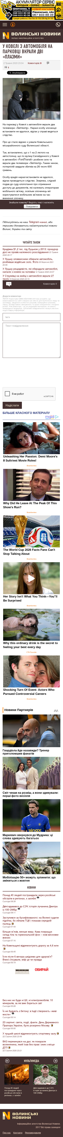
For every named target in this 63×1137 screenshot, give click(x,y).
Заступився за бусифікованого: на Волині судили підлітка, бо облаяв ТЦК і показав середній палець (31, 920)
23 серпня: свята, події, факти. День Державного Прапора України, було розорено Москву (31, 1023)
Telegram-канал (38, 222)
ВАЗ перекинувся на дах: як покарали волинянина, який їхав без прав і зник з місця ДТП (29, 1044)
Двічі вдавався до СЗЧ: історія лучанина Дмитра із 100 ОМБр (30, 907)
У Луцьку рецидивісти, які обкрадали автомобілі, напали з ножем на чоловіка (30, 270)
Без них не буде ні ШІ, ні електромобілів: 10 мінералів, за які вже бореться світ (28, 1001)
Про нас (7, 1132)
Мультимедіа (31, 1061)
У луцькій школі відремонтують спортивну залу (29, 1033)
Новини (31, 887)
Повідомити (32, 206)
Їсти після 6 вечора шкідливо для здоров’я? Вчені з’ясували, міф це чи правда (27, 958)
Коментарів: (34, 62)
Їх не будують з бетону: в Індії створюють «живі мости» (30, 1012)
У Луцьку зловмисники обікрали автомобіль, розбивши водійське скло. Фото (28, 260)
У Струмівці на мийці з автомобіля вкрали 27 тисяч (28, 277)
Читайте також (31, 242)
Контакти (17, 1132)
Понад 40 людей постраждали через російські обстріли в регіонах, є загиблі (29, 896)
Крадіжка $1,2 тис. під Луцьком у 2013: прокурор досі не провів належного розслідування (30, 250)
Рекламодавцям (33, 1132)
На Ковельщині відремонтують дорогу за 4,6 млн (31, 945)
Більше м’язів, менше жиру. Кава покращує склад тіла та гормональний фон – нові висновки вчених (30, 934)
